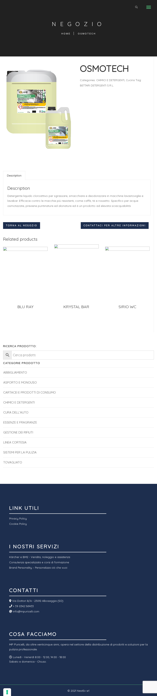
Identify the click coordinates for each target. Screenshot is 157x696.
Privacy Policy (18, 518)
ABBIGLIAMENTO (15, 372)
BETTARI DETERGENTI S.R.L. (97, 85)
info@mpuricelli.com (25, 611)
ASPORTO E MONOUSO (20, 382)
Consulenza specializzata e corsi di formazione (39, 562)
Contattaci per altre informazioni (115, 225)
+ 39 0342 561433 (23, 606)
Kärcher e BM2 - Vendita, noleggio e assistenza (39, 557)
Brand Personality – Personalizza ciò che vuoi (38, 567)
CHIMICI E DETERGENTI (110, 80)
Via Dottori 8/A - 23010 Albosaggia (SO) (37, 600)
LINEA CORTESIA (15, 442)
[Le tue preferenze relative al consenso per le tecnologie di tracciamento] (7, 692)
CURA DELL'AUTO (15, 412)
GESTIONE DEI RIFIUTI (18, 432)
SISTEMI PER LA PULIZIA (20, 452)
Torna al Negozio (21, 225)
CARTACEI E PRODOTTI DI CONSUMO (29, 392)
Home (66, 33)
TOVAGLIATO (12, 462)
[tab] (14, 175)
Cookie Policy (18, 523)
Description (14, 175)
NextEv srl (83, 690)
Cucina (130, 80)
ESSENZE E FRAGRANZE (20, 422)
